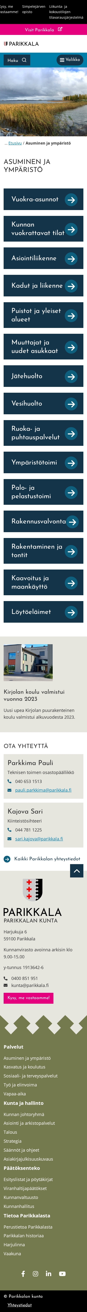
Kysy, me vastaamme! (28, 998)
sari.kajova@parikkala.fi (39, 839)
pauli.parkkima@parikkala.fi (43, 790)
